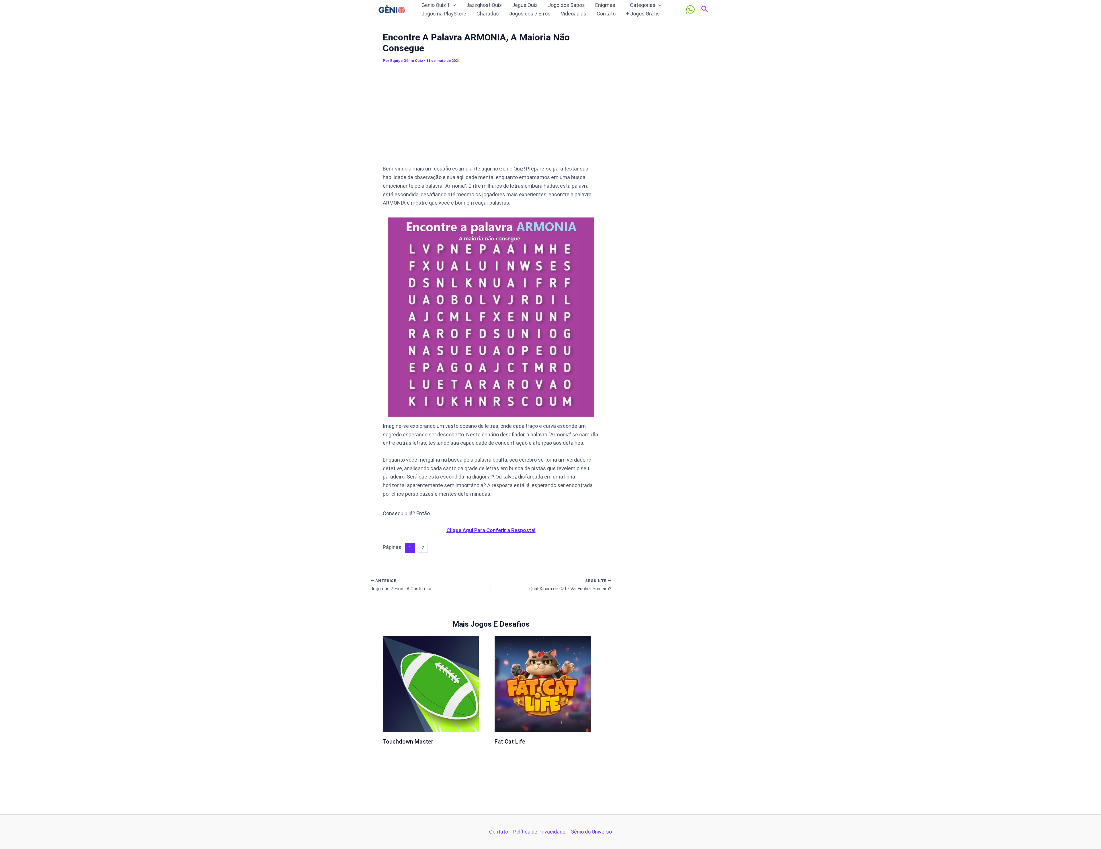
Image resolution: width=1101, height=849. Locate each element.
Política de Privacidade (539, 832)
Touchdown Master (408, 741)
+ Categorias (640, 5)
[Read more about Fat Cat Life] (543, 684)
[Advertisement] (490, 117)
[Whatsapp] (690, 9)
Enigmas (605, 5)
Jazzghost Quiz (484, 5)
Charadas (488, 14)
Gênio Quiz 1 (435, 5)
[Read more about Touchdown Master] (431, 684)
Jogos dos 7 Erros (529, 14)
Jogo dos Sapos (566, 5)
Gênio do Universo (591, 832)
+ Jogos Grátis (643, 14)
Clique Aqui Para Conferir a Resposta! (491, 530)
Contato (606, 14)
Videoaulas (573, 14)
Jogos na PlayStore (443, 14)
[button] (453, 5)
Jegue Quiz (525, 5)
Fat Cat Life (510, 741)
